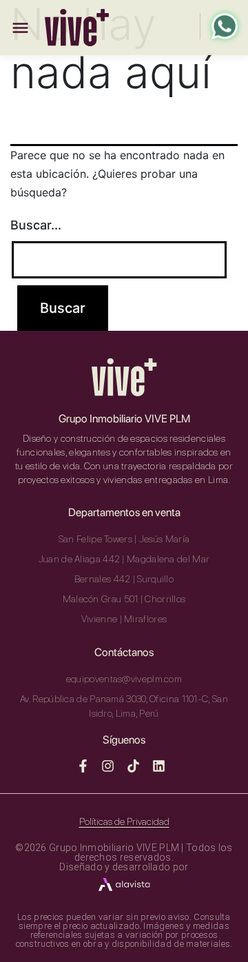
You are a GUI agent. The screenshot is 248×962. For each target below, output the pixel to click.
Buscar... (35, 225)
